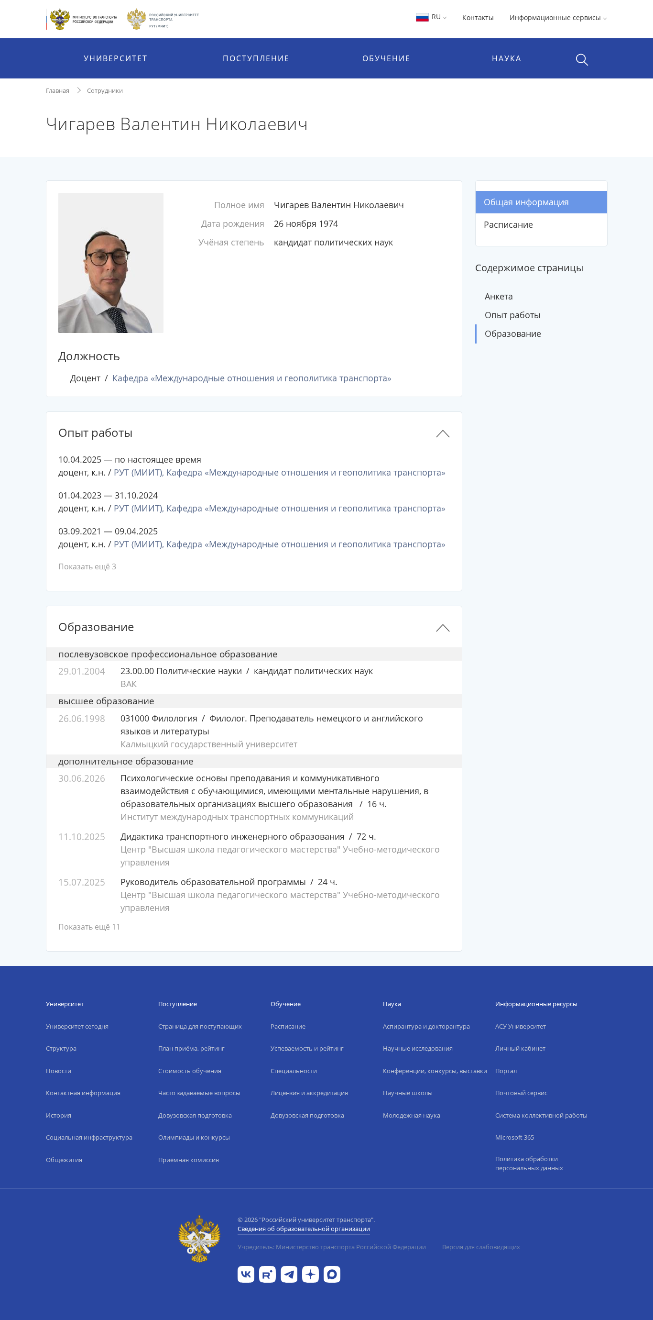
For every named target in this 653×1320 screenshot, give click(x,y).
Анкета (499, 296)
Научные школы (408, 1092)
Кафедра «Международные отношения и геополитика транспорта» (252, 378)
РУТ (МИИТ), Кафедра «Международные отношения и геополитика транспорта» (280, 472)
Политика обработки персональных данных (529, 1163)
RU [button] (436, 16)
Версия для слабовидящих (481, 1246)
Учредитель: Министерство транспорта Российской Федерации (332, 1246)
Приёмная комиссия (188, 1159)
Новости (58, 1070)
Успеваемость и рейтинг (307, 1048)
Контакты (478, 17)
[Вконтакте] (246, 1273)
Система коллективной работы (541, 1115)
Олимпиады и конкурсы (194, 1137)
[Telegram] (289, 1273)
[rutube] (267, 1273)
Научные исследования (418, 1048)
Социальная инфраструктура (89, 1137)
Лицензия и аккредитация (309, 1092)
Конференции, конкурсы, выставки (435, 1070)
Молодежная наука (411, 1115)
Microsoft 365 (514, 1137)
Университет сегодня (77, 1026)
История (58, 1115)
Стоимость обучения (189, 1070)
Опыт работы (513, 315)
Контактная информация (83, 1092)
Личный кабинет (520, 1048)
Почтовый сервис (521, 1092)
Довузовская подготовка (195, 1115)
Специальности (294, 1070)
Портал (506, 1070)
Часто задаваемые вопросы (199, 1092)
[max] (332, 1273)
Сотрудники (105, 90)
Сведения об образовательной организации (304, 1228)
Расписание (508, 224)
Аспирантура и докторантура (426, 1026)
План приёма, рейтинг (191, 1048)
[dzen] (310, 1273)
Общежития (64, 1159)
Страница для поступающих (200, 1026)
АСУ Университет (520, 1026)
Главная (57, 90)
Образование (513, 333)
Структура (61, 1048)
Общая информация (526, 202)
